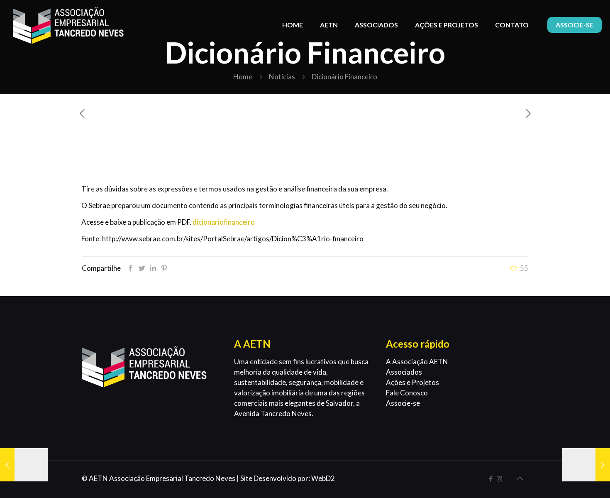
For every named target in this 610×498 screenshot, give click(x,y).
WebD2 (323, 478)
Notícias (282, 76)
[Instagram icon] (499, 478)
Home (242, 76)
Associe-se (403, 403)
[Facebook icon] (491, 478)
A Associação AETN (417, 361)
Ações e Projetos (412, 382)
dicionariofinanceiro (224, 222)
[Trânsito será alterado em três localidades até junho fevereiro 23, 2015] (586, 464)
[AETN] (68, 25)
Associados (404, 372)
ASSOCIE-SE (574, 25)
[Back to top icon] (519, 478)
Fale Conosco (407, 392)
